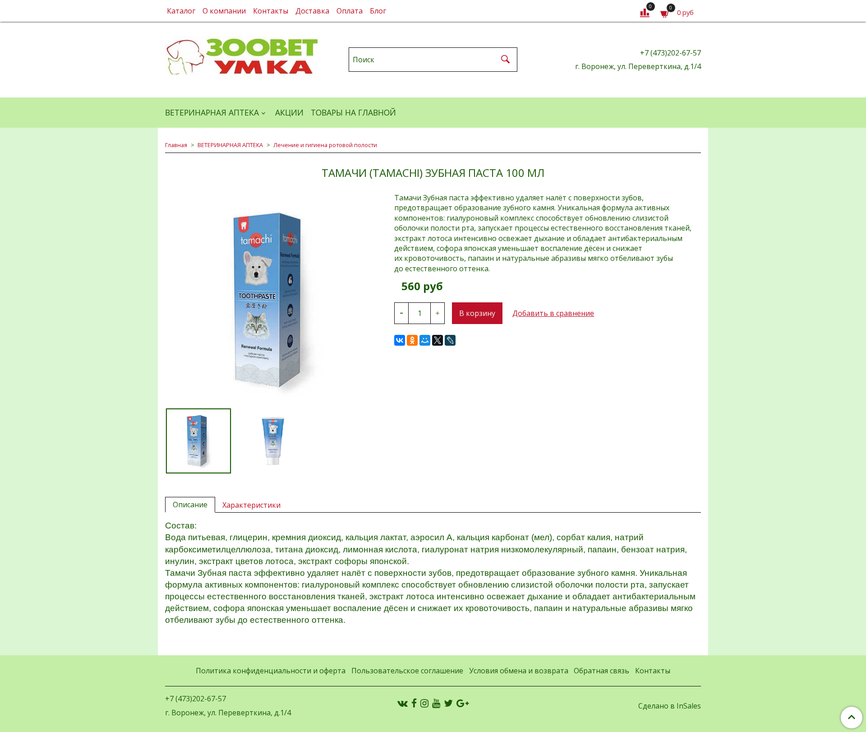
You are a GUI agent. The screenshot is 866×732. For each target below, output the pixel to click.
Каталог (181, 11)
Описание (190, 505)
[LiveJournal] (450, 340)
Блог (378, 11)
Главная (176, 145)
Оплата (349, 11)
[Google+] (462, 703)
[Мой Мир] (424, 340)
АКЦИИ (289, 112)
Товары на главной (353, 112)
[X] (437, 340)
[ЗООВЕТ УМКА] (243, 57)
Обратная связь (601, 671)
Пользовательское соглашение (407, 671)
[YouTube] (436, 703)
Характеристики (251, 505)
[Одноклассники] (412, 340)
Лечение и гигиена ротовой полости (325, 145)
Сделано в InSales (669, 705)
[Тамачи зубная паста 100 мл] (272, 441)
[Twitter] (448, 703)
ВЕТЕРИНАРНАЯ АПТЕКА (212, 112)
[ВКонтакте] (399, 340)
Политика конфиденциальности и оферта (270, 671)
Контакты (270, 11)
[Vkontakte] (402, 703)
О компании (224, 11)
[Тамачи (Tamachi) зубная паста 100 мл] (272, 300)
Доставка (312, 11)
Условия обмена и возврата (518, 671)
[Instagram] (424, 703)
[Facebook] (414, 703)
